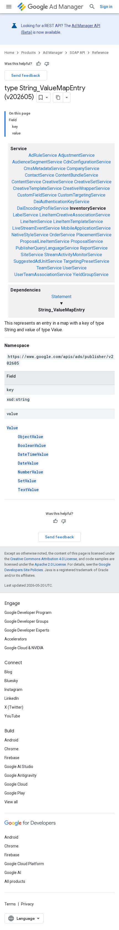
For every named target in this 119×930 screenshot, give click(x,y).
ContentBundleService (76, 175)
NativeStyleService (29, 234)
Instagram (13, 689)
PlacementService (94, 234)
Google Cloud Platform (24, 864)
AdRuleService (43, 155)
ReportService (94, 248)
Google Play (14, 793)
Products (28, 53)
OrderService (62, 234)
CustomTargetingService (81, 195)
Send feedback (25, 75)
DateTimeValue (33, 454)
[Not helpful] (47, 64)
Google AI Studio (18, 766)
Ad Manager (66, 6)
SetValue (27, 480)
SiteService (32, 254)
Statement (61, 296)
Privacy (27, 904)
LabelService (25, 215)
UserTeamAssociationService (43, 274)
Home (9, 53)
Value (12, 427)
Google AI (12, 872)
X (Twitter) (13, 707)
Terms (10, 904)
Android (11, 740)
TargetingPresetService (86, 261)
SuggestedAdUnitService (38, 261)
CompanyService (83, 168)
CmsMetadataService (45, 168)
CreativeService (57, 181)
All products (14, 881)
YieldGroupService (90, 274)
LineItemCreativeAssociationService (74, 215)
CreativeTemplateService (37, 188)
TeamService (49, 268)
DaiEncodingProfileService (43, 208)
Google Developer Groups (26, 621)
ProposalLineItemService (44, 241)
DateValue (28, 463)
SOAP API (77, 53)
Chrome (11, 749)
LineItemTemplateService (78, 221)
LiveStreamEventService (36, 228)
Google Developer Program (27, 612)
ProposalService (87, 241)
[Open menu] (8, 6)
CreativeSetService (93, 181)
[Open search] (92, 6)
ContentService (26, 181)
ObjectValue (30, 436)
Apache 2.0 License (50, 564)
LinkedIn (11, 698)
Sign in (106, 6)
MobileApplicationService (86, 228)
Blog (8, 672)
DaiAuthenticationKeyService (61, 201)
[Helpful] (38, 64)
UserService (75, 268)
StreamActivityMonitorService (73, 254)
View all (11, 802)
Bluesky (11, 681)
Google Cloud (15, 784)
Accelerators (15, 639)
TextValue (28, 489)
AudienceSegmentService (37, 162)
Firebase (11, 758)
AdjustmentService (76, 155)
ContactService (39, 175)
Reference (100, 53)
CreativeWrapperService (86, 188)
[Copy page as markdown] (58, 97)
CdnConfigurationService (87, 162)
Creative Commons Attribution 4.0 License (43, 559)
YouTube (12, 716)
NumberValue (30, 472)
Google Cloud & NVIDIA (23, 648)
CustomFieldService (37, 195)
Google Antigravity (20, 775)
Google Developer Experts (26, 630)
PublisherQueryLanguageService (47, 248)
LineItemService (36, 221)
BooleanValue (32, 445)
